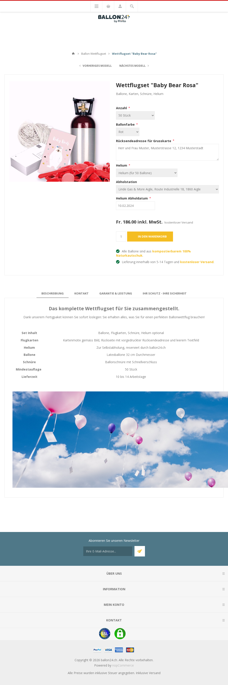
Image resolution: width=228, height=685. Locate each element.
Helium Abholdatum (132, 198)
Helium (122, 165)
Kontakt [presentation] (81, 293)
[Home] (73, 53)
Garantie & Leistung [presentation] (115, 293)
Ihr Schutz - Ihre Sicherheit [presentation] (165, 293)
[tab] (53, 293)
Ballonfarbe (126, 124)
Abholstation (126, 182)
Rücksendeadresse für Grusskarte (144, 141)
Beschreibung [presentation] (52, 293)
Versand (155, 673)
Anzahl (122, 108)
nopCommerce (123, 665)
